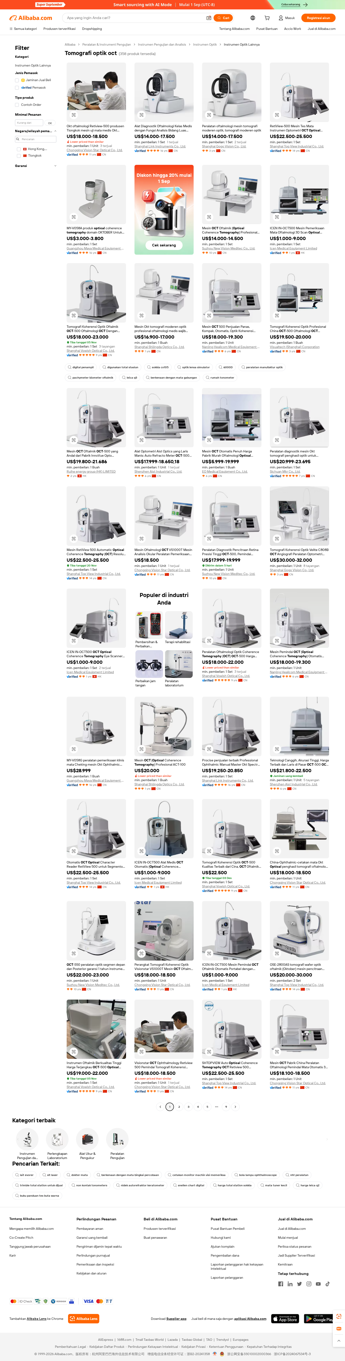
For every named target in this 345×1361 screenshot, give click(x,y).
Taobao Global (192, 1339)
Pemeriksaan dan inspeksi (95, 1264)
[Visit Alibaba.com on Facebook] (281, 1284)
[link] (339, 1316)
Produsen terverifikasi (160, 1228)
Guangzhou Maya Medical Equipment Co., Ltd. (96, 248)
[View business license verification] (215, 1354)
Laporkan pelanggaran (227, 1277)
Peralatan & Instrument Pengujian (106, 44)
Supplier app (176, 1319)
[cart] (268, 18)
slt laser (52, 1175)
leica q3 (132, 377)
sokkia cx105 (160, 367)
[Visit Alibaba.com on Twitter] (299, 1284)
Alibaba (70, 44)
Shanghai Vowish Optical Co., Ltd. (91, 350)
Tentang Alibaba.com (25, 1219)
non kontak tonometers (91, 1185)
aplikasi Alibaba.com (250, 1319)
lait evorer (27, 1175)
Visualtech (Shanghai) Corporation (295, 347)
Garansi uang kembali (92, 1237)
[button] (209, 18)
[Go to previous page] (160, 1107)
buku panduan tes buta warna (39, 1195)
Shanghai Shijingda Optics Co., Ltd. (159, 347)
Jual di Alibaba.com (292, 1228)
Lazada (173, 1339)
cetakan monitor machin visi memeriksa (199, 1175)
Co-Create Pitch (21, 1237)
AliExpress (105, 1339)
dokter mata (79, 1175)
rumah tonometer (222, 377)
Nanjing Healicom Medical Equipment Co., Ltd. (231, 347)
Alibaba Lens (36, 1319)
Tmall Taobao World (149, 1339)
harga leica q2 (310, 1185)
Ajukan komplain (222, 1246)
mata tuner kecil (276, 1185)
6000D (228, 367)
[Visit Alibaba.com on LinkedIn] (290, 1284)
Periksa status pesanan (294, 1246)
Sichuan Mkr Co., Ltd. (285, 471)
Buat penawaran (155, 1237)
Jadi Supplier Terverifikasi (296, 1255)
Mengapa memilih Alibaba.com (31, 1228)
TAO (209, 1339)
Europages (241, 1339)
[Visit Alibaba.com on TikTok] (327, 1284)
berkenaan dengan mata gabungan (174, 377)
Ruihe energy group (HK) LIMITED (91, 471)
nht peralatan (299, 1175)
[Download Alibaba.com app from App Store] (285, 1318)
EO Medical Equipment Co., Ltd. (225, 471)
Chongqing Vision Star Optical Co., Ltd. (95, 150)
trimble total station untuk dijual (41, 1185)
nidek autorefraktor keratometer (142, 1185)
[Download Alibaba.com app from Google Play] (320, 1318)
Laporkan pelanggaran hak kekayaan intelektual (237, 1266)
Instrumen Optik (205, 44)
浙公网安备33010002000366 (249, 1354)
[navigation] (35, 576)
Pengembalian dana (225, 1255)
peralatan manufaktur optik (264, 367)
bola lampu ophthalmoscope (258, 1175)
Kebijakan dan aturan (92, 1273)
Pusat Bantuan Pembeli (228, 1228)
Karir (12, 1255)
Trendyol (222, 1339)
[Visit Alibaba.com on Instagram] (309, 1284)
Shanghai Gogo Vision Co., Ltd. (224, 146)
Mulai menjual (288, 1237)
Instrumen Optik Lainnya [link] (242, 44)
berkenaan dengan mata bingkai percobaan (130, 1175)
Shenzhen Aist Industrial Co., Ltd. (158, 471)
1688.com (124, 1339)
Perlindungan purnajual (93, 1255)
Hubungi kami (221, 1237)
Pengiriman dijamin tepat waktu (99, 1246)
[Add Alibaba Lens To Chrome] (83, 1318)
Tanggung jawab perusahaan (30, 1246)
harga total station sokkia (235, 1185)
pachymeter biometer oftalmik (93, 377)
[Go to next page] (235, 1107)
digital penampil (83, 367)
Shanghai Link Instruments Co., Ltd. (160, 146)
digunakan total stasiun (122, 367)
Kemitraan (285, 1264)
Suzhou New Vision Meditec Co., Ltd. (228, 248)
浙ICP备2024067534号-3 (292, 1354)
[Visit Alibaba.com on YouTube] (318, 1284)
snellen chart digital (191, 1185)
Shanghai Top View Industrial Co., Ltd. (297, 146)
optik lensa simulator (196, 367)
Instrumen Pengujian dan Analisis (162, 44)
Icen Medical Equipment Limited (293, 248)
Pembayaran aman (90, 1228)
